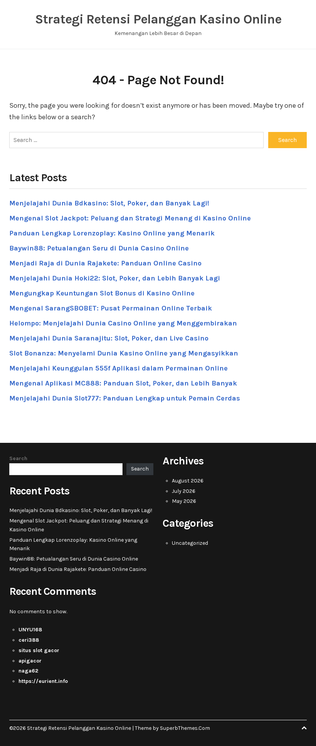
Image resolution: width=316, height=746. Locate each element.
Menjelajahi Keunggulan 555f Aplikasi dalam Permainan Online (118, 368)
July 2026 (183, 491)
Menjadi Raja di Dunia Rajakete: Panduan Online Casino (105, 263)
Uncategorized (190, 543)
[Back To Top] (304, 728)
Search (18, 458)
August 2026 (187, 480)
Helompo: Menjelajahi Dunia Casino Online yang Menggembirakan (123, 323)
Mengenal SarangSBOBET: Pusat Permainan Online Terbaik (110, 308)
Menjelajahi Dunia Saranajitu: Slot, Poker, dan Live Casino (108, 338)
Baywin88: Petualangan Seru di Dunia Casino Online (99, 248)
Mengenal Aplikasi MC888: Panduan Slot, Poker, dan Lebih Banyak (123, 383)
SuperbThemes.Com (185, 728)
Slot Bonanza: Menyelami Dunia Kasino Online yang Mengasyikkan (123, 353)
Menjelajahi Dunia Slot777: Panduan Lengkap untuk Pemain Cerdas (124, 398)
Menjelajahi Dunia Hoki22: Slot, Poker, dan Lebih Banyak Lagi (114, 278)
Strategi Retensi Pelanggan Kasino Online (158, 19)
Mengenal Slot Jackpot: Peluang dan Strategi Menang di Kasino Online (130, 218)
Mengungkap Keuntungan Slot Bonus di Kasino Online (102, 293)
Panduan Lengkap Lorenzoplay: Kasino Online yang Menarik (112, 233)
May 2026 (184, 501)
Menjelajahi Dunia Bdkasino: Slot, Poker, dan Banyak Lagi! (109, 203)
